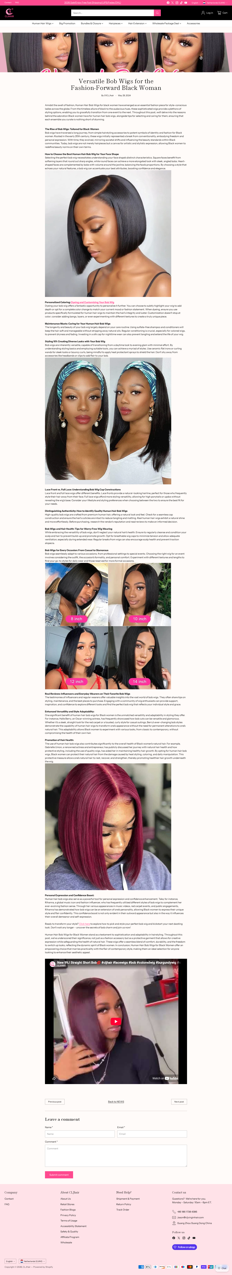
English (195, 3)
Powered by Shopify (43, 1267)
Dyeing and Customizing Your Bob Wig (92, 302)
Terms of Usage (68, 1220)
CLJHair (26, 1267)
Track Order (122, 1209)
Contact (9, 1198)
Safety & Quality (69, 1231)
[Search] (157, 13)
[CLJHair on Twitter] (172, 3)
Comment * (51, 1141)
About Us (65, 1198)
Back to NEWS (116, 1101)
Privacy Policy (68, 1215)
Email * (121, 1127)
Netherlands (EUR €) (216, 3)
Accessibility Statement (73, 1226)
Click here (84, 923)
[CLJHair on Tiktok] (181, 3)
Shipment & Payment (128, 1198)
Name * (49, 1127)
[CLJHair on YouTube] (185, 3)
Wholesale (66, 1242)
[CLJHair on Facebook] (168, 3)
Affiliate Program (69, 1237)
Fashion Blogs (68, 1209)
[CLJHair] (9, 13)
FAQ (7, 1204)
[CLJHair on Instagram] (176, 3)
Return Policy (123, 1204)
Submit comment (59, 1174)
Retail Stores (67, 1204)
